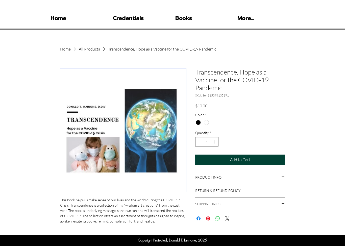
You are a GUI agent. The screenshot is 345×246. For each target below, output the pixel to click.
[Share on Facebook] (198, 218)
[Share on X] (227, 218)
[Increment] (214, 141)
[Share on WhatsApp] (218, 218)
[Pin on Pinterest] (208, 218)
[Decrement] (199, 141)
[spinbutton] (206, 141)
